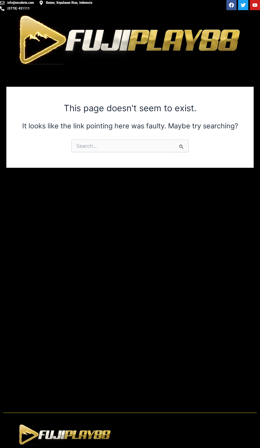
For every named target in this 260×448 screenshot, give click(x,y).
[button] (195, 434)
